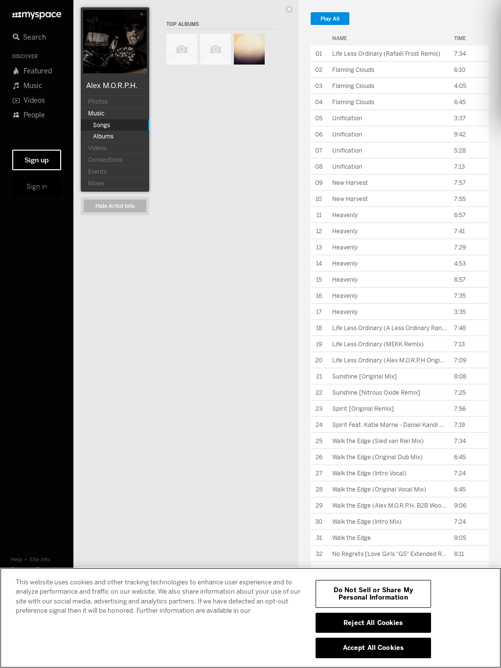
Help (17, 559)
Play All (330, 19)
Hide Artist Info (115, 206)
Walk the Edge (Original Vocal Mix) (379, 489)
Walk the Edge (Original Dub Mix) (377, 457)
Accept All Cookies (373, 647)
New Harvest (350, 182)
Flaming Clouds (353, 70)
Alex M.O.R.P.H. (111, 85)
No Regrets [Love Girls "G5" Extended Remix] (394, 554)
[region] (250, 618)
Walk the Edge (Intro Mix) (367, 521)
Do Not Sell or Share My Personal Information (373, 593)
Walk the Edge (351, 538)
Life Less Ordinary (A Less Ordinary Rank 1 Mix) (397, 328)
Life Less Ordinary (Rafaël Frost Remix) (386, 53)
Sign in (36, 186)
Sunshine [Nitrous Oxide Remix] (376, 392)
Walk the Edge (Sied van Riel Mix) (378, 441)
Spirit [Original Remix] (363, 408)
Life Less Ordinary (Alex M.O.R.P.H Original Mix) (397, 360)
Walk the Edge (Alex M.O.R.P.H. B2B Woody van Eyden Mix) (411, 505)
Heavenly (345, 215)
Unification (347, 118)
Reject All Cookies (373, 622)
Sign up (36, 160)
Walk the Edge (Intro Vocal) (369, 473)
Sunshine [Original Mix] (364, 376)
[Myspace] (36, 13)
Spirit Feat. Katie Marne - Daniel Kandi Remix (394, 425)
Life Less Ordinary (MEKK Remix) (378, 344)
